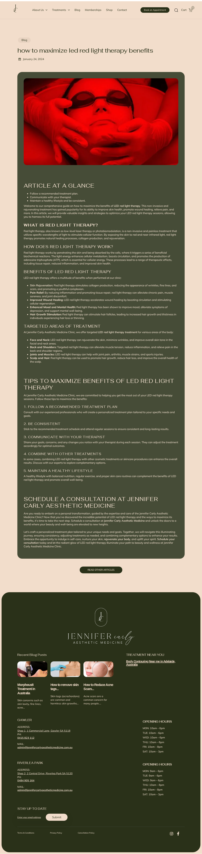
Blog (77, 9)
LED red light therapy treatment (117, 332)
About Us (38, 9)
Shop (109, 9)
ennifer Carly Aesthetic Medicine (125, 520)
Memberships (93, 9)
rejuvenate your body (117, 539)
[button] (176, 10)
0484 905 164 (25, 780)
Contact (122, 9)
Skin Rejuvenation (41, 285)
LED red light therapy (127, 205)
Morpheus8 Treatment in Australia (26, 689)
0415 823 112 (25, 737)
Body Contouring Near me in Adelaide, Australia (150, 663)
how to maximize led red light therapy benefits (85, 50)
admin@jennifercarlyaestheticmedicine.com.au (44, 747)
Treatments (59, 9)
